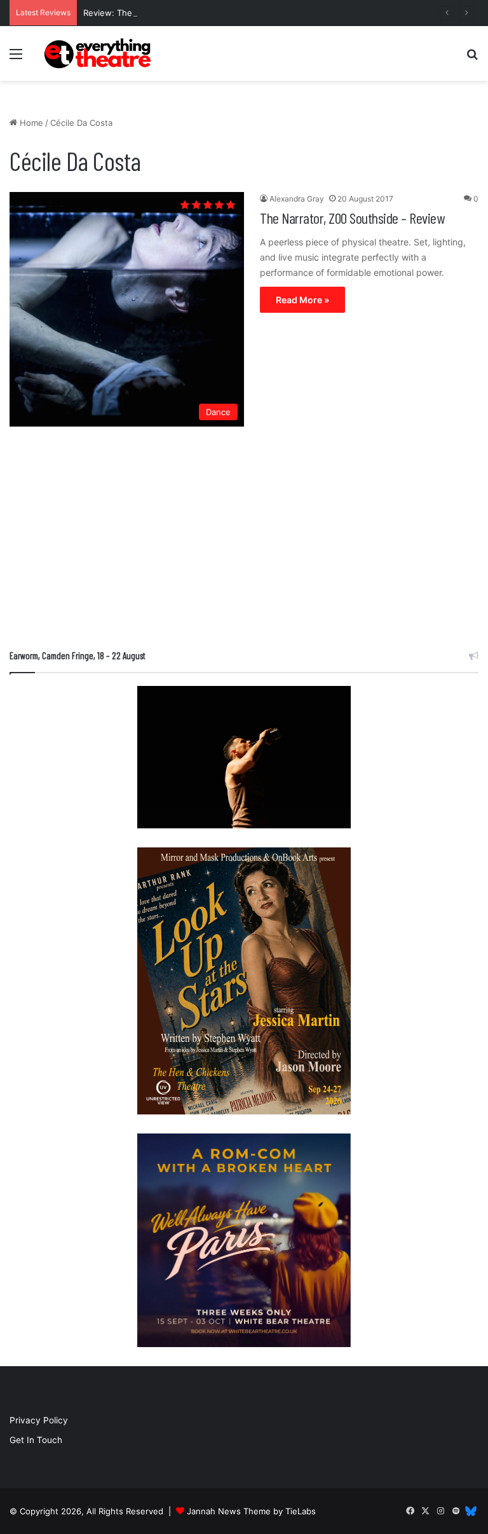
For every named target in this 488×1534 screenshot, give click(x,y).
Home (30, 123)
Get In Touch (36, 1440)
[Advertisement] (244, 541)
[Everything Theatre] (99, 53)
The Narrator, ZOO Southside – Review (352, 218)
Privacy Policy (39, 1420)
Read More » (302, 299)
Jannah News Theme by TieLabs (251, 1511)
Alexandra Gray (296, 198)
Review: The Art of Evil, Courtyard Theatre (167, 13)
